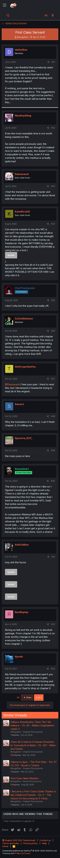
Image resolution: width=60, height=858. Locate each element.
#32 (53, 624)
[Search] (8, 15)
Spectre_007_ (23, 438)
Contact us (45, 840)
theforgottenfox (25, 366)
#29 (53, 450)
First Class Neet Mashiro (24, 778)
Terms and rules (10, 843)
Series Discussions (32, 781)
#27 (53, 379)
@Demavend (12, 384)
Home (5, 846)
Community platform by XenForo (29, 851)
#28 (53, 416)
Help (44, 843)
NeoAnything (23, 115)
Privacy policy (30, 843)
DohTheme (25, 853)
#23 (53, 186)
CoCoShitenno (24, 318)
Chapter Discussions (33, 732)
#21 (53, 62)
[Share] (48, 62)
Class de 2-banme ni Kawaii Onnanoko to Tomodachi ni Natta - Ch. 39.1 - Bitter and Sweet (33, 745)
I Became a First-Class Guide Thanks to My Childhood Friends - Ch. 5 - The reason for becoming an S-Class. (33, 795)
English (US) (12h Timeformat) (19, 840)
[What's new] (52, 15)
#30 (53, 481)
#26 (53, 331)
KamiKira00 (22, 211)
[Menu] (4, 5)
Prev (28, 697)
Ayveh (19, 656)
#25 (53, 300)
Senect (19, 404)
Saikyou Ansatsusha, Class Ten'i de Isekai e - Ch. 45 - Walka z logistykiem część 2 (32, 725)
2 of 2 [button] (39, 697)
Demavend (21, 174)
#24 (53, 224)
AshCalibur (22, 544)
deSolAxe (21, 49)
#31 (53, 556)
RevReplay (21, 612)
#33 (53, 668)
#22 (53, 128)
